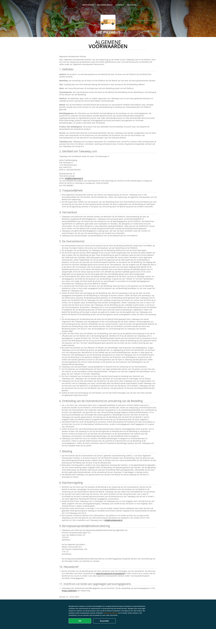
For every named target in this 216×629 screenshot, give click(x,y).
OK (80, 621)
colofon (131, 5)
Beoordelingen (104, 5)
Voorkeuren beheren (110, 613)
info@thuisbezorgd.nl (74, 178)
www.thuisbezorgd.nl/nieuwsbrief (110, 573)
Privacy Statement (69, 590)
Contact (120, 5)
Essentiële (104, 621)
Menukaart (88, 5)
